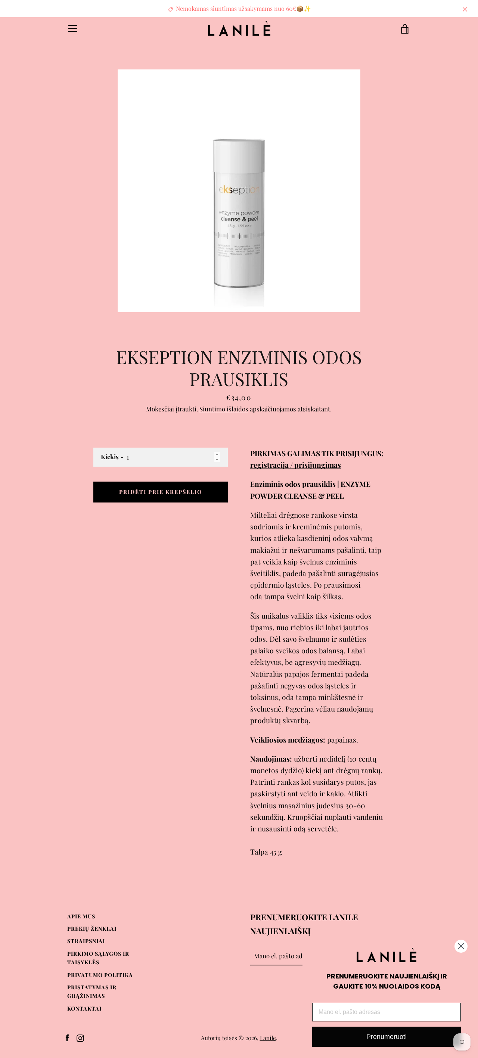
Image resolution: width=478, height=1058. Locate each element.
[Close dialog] (461, 946)
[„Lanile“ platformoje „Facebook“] (67, 1037)
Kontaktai (84, 1008)
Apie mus (81, 916)
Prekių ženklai (92, 928)
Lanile (268, 1038)
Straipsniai (86, 941)
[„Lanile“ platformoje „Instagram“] (80, 1037)
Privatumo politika (100, 974)
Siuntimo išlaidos (223, 409)
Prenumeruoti (386, 1036)
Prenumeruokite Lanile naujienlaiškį (304, 924)
